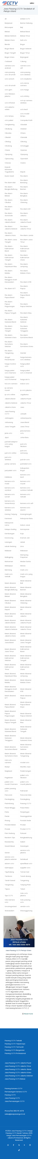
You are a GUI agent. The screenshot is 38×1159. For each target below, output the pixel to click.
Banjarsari (8, 23)
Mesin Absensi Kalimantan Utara (25, 667)
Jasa (22, 407)
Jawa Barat (24, 422)
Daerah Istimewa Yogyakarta (9, 169)
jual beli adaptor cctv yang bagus (11, 444)
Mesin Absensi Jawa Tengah (25, 641)
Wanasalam (9, 911)
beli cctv (23, 40)
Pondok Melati (10, 825)
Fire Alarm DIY (25, 209)
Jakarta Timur (25, 403)
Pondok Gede (25, 820)
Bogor (22, 44)
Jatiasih (23, 414)
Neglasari (8, 771)
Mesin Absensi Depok (10, 608)
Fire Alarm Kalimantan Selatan (24, 248)
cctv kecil (24, 109)
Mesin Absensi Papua (25, 696)
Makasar (8, 550)
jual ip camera (10, 464)
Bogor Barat (9, 48)
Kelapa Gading (10, 529)
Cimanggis (24, 146)
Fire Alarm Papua (24, 287)
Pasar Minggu (10, 808)
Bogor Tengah (10, 53)
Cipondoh (24, 158)
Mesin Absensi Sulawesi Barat (10, 730)
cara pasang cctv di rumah (10, 73)
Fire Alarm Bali (10, 182)
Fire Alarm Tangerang (9, 352)
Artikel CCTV (25, 19)
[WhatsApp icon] (8, 1145)
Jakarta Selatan (11, 403)
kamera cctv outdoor (10, 489)
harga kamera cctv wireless (25, 358)
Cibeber (23, 129)
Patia (7, 812)
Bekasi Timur (25, 36)
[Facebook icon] (13, 1145)
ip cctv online (10, 394)
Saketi (22, 842)
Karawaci (8, 518)
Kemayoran (24, 529)
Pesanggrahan (26, 816)
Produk (23, 825)
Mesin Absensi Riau (25, 721)
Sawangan (24, 846)
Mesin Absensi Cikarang (25, 601)
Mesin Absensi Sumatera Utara (11, 754)
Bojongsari (24, 57)
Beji (21, 27)
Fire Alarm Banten (24, 188)
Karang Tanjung (11, 514)
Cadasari (8, 61)
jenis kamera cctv (25, 432)
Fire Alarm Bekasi (8, 194)
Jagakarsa (24, 394)
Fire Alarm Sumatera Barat (26, 336)
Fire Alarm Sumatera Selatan (9, 344)
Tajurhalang (9, 872)
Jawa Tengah (10, 426)
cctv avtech (9, 79)
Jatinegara (9, 418)
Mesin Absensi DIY (25, 608)
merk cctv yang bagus (26, 575)
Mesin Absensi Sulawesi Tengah (25, 729)
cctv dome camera (24, 84)
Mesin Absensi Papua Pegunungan (10, 713)
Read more (28, 1014)
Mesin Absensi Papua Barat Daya (25, 704)
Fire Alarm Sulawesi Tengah (8, 328)
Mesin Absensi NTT (10, 696)
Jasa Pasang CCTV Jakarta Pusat (18, 1063)
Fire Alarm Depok (8, 207)
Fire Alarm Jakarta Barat (10, 221)
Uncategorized (10, 906)
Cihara (22, 133)
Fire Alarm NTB (25, 282)
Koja (22, 533)
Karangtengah (26, 514)
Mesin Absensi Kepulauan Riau (11, 674)
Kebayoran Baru (26, 518)
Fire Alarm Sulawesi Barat (10, 320)
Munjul (7, 767)
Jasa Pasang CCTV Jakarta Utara (18, 1072)
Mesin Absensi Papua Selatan (26, 714)
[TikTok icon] (19, 1150)
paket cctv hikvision (24, 776)
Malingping (9, 557)
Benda (7, 44)
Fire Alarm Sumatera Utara (26, 345)
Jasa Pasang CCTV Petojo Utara (18, 950)
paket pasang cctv (10, 789)
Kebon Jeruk (25, 525)
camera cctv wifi (25, 67)
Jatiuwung (9, 422)
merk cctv (24, 570)
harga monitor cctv (10, 365)
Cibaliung (8, 129)
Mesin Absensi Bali (25, 582)
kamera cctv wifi (26, 503)
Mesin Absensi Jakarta (25, 615)
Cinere (7, 150)
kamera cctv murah (25, 482)
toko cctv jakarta (24, 894)
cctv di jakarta (25, 79)
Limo (22, 546)
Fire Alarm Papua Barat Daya (25, 295)
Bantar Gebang (26, 23)
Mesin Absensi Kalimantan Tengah (25, 658)
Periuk (7, 816)
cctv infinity (24, 96)
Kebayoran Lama (9, 524)
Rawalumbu (9, 842)
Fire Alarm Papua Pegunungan (10, 304)
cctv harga (24, 90)
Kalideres (8, 477)
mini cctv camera (8, 761)
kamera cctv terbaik (25, 495)
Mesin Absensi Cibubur (10, 601)
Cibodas (8, 133)
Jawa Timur (24, 426)
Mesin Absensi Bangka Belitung (11, 588)
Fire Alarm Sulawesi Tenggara (24, 328)
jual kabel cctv (25, 464)
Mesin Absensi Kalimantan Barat (25, 649)
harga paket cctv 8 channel (10, 378)
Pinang (7, 820)
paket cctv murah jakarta (25, 783)
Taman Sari (24, 872)
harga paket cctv (25, 365)
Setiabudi (24, 859)
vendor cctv (25, 906)
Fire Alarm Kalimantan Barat (9, 248)
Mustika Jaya (25, 767)
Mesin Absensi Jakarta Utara (10, 634)
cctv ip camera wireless (26, 101)
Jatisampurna (25, 418)
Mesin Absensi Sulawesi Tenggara (10, 738)
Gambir (23, 353)
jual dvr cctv (25, 459)
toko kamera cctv (10, 901)
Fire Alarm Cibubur (8, 201)
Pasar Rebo (24, 808)
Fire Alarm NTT (10, 288)
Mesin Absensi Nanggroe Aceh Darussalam (11, 689)
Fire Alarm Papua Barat (10, 296)
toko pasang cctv (25, 901)
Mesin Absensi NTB (25, 690)
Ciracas (8, 163)
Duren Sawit (9, 176)
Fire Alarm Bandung (24, 181)
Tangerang (24, 880)
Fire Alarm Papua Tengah (10, 311)
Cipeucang (9, 158)
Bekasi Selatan (10, 36)
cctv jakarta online (9, 108)
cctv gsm (8, 90)
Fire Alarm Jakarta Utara (10, 234)
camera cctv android (10, 67)
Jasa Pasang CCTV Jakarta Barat (18, 1069)
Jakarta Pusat (25, 399)
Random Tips (10, 837)
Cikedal (8, 137)
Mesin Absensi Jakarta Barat (10, 621)
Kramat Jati (25, 538)
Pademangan (25, 771)
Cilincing (23, 141)
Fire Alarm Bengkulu (24, 194)
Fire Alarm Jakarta (24, 214)
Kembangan (9, 533)
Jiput (7, 437)
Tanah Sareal (10, 880)
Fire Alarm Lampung (24, 265)
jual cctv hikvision (23, 445)
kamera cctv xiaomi (25, 508)
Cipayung (8, 154)
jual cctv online (10, 453)
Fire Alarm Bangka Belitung (11, 188)
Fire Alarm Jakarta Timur (25, 227)
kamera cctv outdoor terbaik (26, 489)
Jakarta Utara (10, 407)
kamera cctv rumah (10, 495)
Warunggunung (26, 911)
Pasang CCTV (25, 803)
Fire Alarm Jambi (26, 235)
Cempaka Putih (26, 120)
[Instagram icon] (30, 1145)
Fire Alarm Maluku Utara (25, 272)
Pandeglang (9, 799)
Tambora (8, 876)
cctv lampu (9, 116)
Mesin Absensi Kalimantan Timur (10, 667)
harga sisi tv (25, 379)
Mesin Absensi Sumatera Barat (11, 748)
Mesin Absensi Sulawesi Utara (26, 739)
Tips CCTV (9, 895)
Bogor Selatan (25, 48)
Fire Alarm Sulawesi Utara (10, 336)
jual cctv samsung (24, 452)
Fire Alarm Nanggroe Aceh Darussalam (11, 279)
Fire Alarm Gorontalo (9, 214)
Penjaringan (24, 812)
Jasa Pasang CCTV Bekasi (15, 1079)
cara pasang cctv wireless (25, 73)
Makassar (24, 550)
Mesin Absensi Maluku (10, 681)
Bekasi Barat (25, 31)
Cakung (23, 61)
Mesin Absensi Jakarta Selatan (11, 628)
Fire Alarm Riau (26, 313)
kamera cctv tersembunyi (10, 502)
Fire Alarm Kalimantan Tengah (9, 257)
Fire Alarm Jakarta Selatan (11, 227)
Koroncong (9, 538)
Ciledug (8, 141)
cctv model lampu (24, 115)
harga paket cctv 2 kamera (10, 371)
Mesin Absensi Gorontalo (10, 615)
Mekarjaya (9, 566)
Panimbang (9, 803)
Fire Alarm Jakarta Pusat (25, 221)
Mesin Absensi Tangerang (25, 754)
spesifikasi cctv (26, 863)
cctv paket (9, 120)
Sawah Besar (10, 846)
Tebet (22, 889)
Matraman (9, 561)
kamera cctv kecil (25, 476)
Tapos (7, 889)
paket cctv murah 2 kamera (11, 783)
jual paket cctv (10, 470)
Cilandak (23, 137)
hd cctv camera (11, 384)
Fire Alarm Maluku (8, 272)
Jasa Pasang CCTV (10, 412)
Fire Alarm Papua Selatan (26, 305)
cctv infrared (10, 103)
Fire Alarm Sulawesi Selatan (24, 319)
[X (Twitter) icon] (19, 1145)
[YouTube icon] (24, 1145)
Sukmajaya (9, 868)
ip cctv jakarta (25, 390)
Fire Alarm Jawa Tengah (11, 240)
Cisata (23, 163)
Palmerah (24, 791)
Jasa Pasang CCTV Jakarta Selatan (19, 1076)
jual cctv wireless (8, 458)
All (5, 19)
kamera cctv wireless (10, 508)
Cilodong (8, 146)
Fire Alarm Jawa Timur (26, 240)
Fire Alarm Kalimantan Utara (24, 257)
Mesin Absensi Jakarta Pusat (25, 621)
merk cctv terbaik (9, 575)
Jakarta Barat (10, 399)
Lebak (22, 542)
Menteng (8, 570)
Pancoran (8, 795)
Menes (22, 566)
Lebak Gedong (10, 546)
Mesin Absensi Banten (25, 588)
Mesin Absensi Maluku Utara (25, 681)
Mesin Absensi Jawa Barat (10, 641)
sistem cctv (9, 863)
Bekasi (7, 31)
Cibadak (23, 124)
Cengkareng (9, 124)
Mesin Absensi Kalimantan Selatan (10, 658)
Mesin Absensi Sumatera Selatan (25, 746)
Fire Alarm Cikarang (24, 201)
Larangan (8, 542)
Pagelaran (9, 777)
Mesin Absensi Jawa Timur (10, 650)
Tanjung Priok (25, 885)
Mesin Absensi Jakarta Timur (25, 628)
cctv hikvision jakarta (10, 95)
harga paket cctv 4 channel (26, 371)
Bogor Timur (25, 53)
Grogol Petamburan (10, 358)
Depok (22, 172)
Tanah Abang (25, 876)
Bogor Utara (9, 57)
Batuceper (9, 27)
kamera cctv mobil (10, 482)
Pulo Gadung (10, 833)
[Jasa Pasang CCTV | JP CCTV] (8, 2)
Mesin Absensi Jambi (25, 634)
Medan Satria (25, 561)
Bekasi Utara (10, 40)
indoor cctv (24, 384)
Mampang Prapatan (24, 556)
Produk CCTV (25, 829)
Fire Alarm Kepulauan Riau (11, 265)
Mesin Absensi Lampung (25, 674)
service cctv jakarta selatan (11, 858)
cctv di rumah (10, 85)
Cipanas (23, 150)
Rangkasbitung (26, 837)
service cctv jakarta (25, 851)
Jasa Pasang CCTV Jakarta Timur (18, 1066)
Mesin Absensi (10, 583)
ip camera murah (9, 389)
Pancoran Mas (25, 795)
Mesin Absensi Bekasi (10, 595)
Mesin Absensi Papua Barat (10, 705)
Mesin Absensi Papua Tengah (10, 721)
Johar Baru (24, 437)
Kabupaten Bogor (24, 469)
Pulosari (23, 833)
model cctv (24, 762)
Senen (7, 853)
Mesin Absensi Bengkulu (25, 595)
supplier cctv (25, 868)
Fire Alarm (24, 176)
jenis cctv (8, 433)
